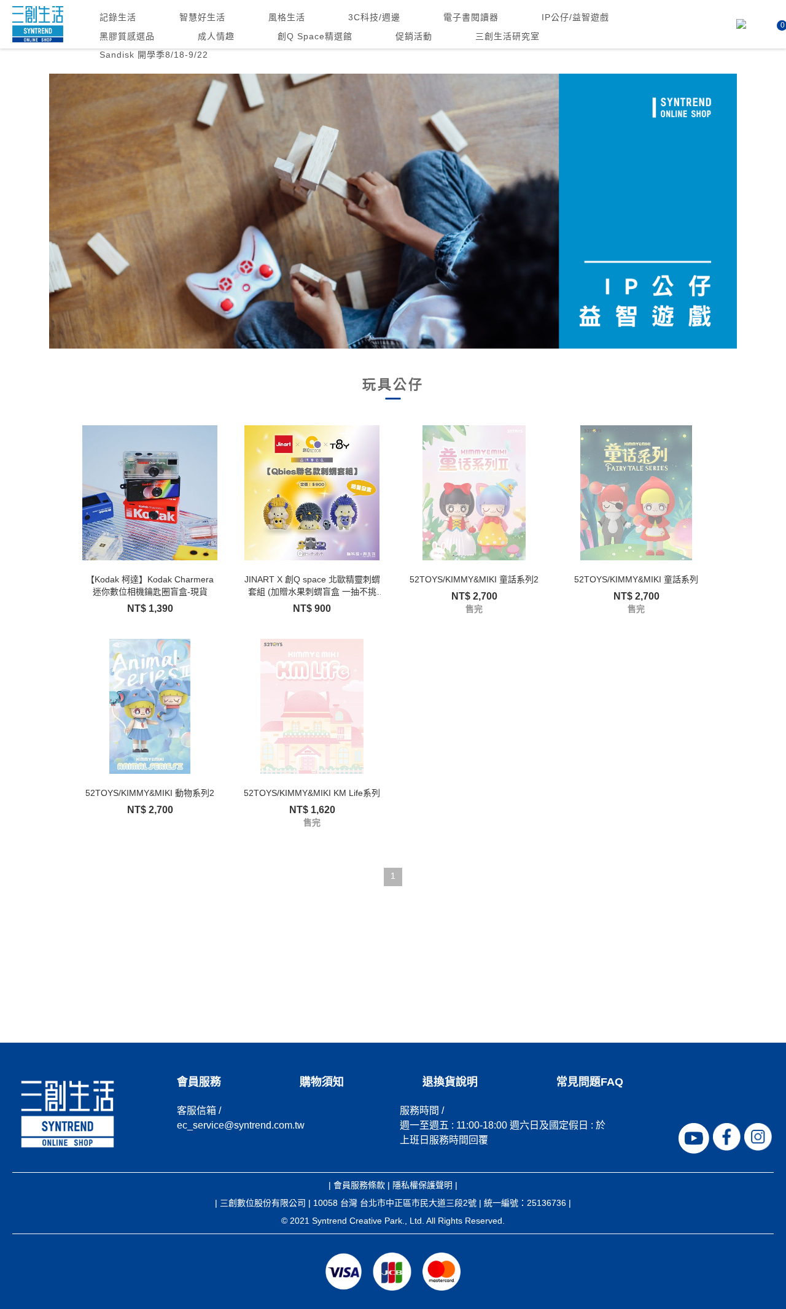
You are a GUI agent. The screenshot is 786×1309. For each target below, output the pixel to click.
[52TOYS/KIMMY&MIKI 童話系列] (636, 492)
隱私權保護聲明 (422, 1185)
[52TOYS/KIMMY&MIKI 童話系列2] (474, 492)
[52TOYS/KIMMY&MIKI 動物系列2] (150, 706)
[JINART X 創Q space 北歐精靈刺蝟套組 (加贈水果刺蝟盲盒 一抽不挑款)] (312, 492)
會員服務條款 (359, 1185)
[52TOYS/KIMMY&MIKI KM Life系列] (312, 706)
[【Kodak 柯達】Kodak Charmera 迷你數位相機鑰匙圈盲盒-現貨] (150, 492)
